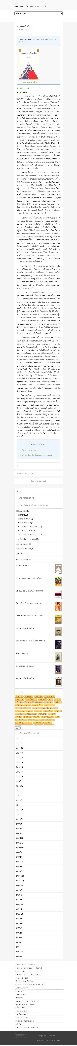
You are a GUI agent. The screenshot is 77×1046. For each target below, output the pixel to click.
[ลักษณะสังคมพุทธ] (58, 657)
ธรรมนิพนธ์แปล (22, 544)
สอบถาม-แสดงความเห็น (24, 1021)
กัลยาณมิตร (37, 705)
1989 (18, 871)
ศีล (58, 717)
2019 (18, 757)
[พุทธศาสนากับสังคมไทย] (58, 631)
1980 (18, 913)
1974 (18, 937)
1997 (18, 833)
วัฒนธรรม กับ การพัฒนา (25, 666)
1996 (18, 838)
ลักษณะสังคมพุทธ (23, 653)
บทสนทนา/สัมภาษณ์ (25, 530)
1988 (18, 876)
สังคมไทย (48, 711)
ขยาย (17, 728)
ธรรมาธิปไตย (39, 723)
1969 (18, 956)
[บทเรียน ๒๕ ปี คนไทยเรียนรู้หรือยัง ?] (58, 594)
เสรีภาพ (38, 711)
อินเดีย (18, 723)
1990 (18, 866)
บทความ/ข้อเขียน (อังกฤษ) (28, 526)
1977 (18, 923)
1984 (18, 895)
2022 (18, 743)
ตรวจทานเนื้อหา (21, 971)
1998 (18, 828)
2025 (18, 738)
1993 (18, 852)
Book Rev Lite (41, 1040)
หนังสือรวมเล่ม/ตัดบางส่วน (28, 534)
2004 (18, 800)
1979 (18, 918)
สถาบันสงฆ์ (33, 720)
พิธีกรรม (27, 708)
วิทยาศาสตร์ (49, 696)
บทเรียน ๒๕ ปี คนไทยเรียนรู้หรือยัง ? (30, 590)
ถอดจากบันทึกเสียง (23, 548)
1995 (18, 842)
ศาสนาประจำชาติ (47, 720)
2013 (18, 771)
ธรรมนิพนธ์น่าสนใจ (23, 559)
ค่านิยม (19, 702)
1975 (18, 932)
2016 (18, 762)
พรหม (18, 717)
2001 (18, 814)
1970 (18, 951)
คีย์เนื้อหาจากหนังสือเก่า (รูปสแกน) (28, 968)
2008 (18, 786)
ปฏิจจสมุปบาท (47, 717)
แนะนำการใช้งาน (21, 1014)
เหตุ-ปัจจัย (20, 711)
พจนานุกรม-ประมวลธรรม (25, 1004)
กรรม (35, 708)
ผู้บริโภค (28, 723)
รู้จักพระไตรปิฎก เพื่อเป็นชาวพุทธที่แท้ (30, 640)
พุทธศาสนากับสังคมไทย (25, 628)
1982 (18, 904)
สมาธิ (18, 708)
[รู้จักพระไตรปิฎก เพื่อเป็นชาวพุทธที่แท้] (58, 644)
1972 (18, 942)
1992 (18, 857)
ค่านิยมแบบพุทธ (22, 565)
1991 (17, 861)
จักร (49, 723)
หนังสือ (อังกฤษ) (24, 518)
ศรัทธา (58, 702)
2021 (18, 748)
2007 (18, 790)
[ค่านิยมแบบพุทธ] (58, 569)
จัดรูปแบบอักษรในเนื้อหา (24, 981)
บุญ (50, 699)
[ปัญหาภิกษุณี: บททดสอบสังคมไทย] (58, 606)
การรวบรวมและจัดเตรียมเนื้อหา (27, 1027)
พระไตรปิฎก (31, 699)
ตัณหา (27, 705)
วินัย (55, 708)
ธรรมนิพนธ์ (20, 511)
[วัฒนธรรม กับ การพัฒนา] (58, 669)
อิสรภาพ (28, 702)
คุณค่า (36, 717)
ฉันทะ (57, 699)
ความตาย (42, 714)
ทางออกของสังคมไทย (29, 82)
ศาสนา (57, 711)
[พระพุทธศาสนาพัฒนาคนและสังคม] (58, 619)
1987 (18, 880)
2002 (18, 809)
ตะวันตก (27, 717)
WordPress (59, 1040)
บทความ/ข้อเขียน (24, 522)
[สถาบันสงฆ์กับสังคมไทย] (58, 681)
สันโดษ (19, 705)
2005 (18, 795)
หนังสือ (20, 514)
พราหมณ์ (19, 699)
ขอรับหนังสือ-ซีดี (21, 1017)
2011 (18, 781)
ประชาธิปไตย (46, 708)
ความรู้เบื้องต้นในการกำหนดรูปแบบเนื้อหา (31, 984)
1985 (18, 890)
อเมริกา (52, 714)
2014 (18, 767)
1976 (18, 928)
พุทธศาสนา (50, 705)
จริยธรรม (38, 702)
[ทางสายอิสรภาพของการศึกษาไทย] (58, 581)
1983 (18, 899)
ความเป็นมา (31, 714)
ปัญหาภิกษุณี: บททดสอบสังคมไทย (29, 603)
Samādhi (20, 714)
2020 (18, 752)
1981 (18, 909)
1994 (18, 847)
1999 (18, 823)
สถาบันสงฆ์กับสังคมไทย (25, 678)
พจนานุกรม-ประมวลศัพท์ (25, 1001)
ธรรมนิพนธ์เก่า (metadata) (26, 539)
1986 (18, 885)
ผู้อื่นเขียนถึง (20, 553)
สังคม (30, 711)
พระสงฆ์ (43, 699)
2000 (18, 819)
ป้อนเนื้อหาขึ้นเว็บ (21, 978)
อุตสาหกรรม (21, 720)
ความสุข (39, 696)
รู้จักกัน (18, 1024)
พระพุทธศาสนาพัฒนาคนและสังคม (29, 615)
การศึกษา (28, 696)
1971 (18, 947)
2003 (18, 805)
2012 (18, 776)
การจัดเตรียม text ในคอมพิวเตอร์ (28, 974)
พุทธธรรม (19, 997)
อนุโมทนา (48, 702)
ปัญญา (19, 696)
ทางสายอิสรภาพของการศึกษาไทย (29, 578)
